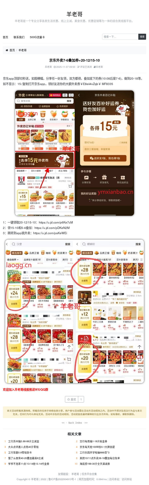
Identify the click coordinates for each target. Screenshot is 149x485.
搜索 (142, 36)
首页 (5, 37)
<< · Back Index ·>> (74, 422)
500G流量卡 (37, 37)
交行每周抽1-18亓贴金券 (93, 441)
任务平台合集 (89, 474)
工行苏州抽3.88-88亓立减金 (23, 441)
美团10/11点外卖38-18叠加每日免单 (100, 458)
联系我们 (19, 37)
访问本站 (127, 479)
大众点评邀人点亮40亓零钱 (23, 447)
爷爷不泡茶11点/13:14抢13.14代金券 (28, 463)
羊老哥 (74, 14)
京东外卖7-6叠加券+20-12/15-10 (74, 60)
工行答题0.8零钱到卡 (20, 452)
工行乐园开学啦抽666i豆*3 (94, 452)
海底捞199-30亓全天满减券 (95, 463)
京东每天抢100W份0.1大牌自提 (97, 447)
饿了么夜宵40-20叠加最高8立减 (25, 458)
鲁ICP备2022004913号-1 (62, 479)
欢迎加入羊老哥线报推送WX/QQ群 (25, 389)
